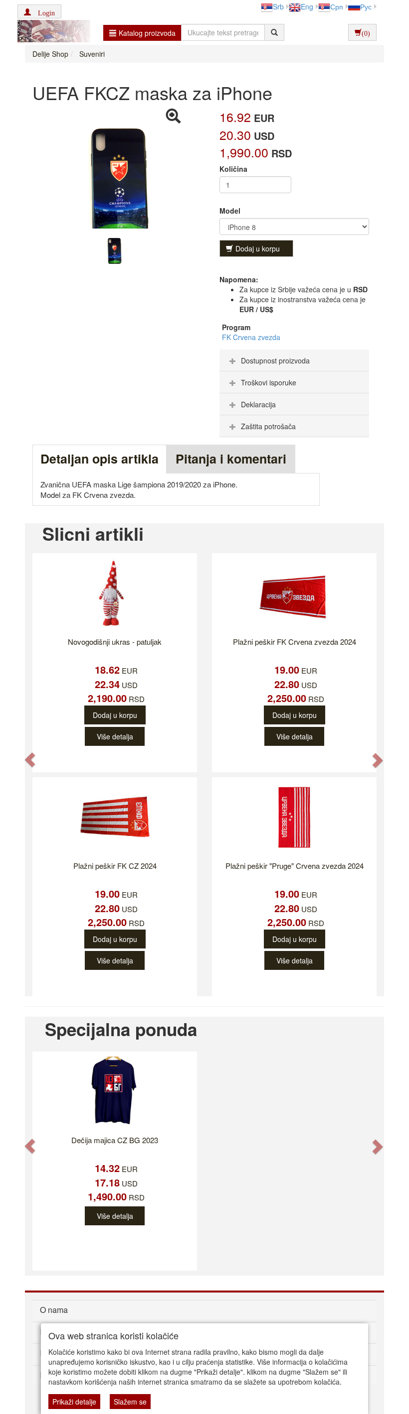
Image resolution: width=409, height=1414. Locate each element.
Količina (233, 169)
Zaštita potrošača (268, 426)
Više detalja (115, 736)
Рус (366, 6)
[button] (39, 11)
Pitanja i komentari (231, 459)
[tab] (294, 360)
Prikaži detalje (74, 1402)
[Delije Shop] (51, 32)
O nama (54, 1309)
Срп (336, 6)
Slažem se (130, 1402)
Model (229, 211)
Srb (278, 6)
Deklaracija (258, 404)
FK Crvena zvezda (251, 337)
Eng (307, 6)
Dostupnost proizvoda (275, 360)
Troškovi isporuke (268, 382)
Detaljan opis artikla (99, 459)
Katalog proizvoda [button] (147, 33)
